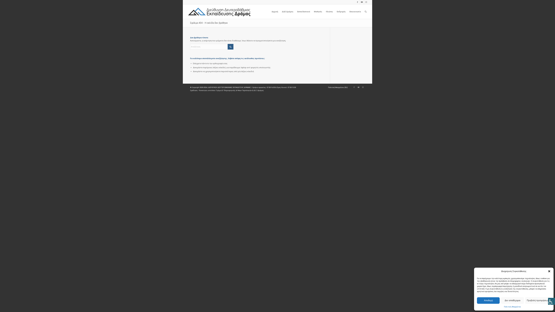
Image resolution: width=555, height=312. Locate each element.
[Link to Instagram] (366, 2)
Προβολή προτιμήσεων (538, 300)
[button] (549, 271)
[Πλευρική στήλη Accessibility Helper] (551, 301)
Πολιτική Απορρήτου (512, 307)
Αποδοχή (488, 300)
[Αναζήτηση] (365, 11)
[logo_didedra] (219, 11)
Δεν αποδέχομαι (512, 300)
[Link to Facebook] (357, 2)
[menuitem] (275, 11)
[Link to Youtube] (362, 2)
